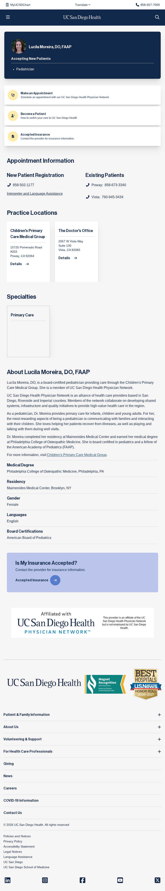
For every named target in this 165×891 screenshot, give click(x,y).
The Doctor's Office (75, 231)
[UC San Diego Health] (44, 683)
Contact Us (12, 813)
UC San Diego (13, 862)
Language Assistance (17, 857)
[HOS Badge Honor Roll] (146, 684)
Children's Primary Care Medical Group (27, 234)
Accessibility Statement (19, 846)
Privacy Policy (12, 841)
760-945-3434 (112, 197)
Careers (10, 788)
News (7, 776)
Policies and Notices (17, 836)
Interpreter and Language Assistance (35, 193)
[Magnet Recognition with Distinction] (105, 684)
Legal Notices (12, 851)
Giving (8, 764)
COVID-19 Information (20, 800)
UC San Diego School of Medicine (26, 867)
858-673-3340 (115, 185)
